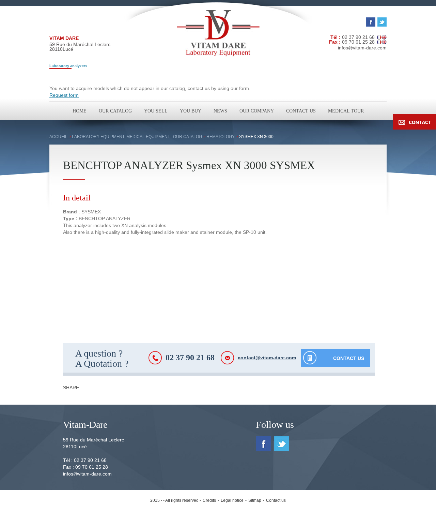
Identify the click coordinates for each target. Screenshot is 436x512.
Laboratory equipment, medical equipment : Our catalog (137, 136)
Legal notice (232, 500)
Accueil (58, 136)
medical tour (346, 111)
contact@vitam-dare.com (267, 357)
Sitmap (254, 500)
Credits (209, 500)
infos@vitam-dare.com (87, 474)
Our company (256, 111)
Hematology (220, 136)
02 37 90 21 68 (190, 357)
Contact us (301, 111)
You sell (156, 111)
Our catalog (115, 111)
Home (80, 111)
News (220, 111)
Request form (64, 95)
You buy (190, 111)
